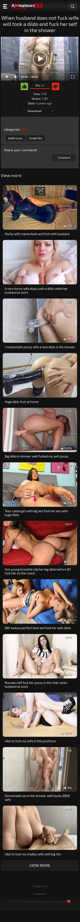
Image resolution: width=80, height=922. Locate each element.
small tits (35, 138)
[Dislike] (55, 86)
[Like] (24, 86)
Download (34, 111)
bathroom (15, 138)
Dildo (24, 129)
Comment (64, 157)
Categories (40, 886)
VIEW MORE (40, 865)
